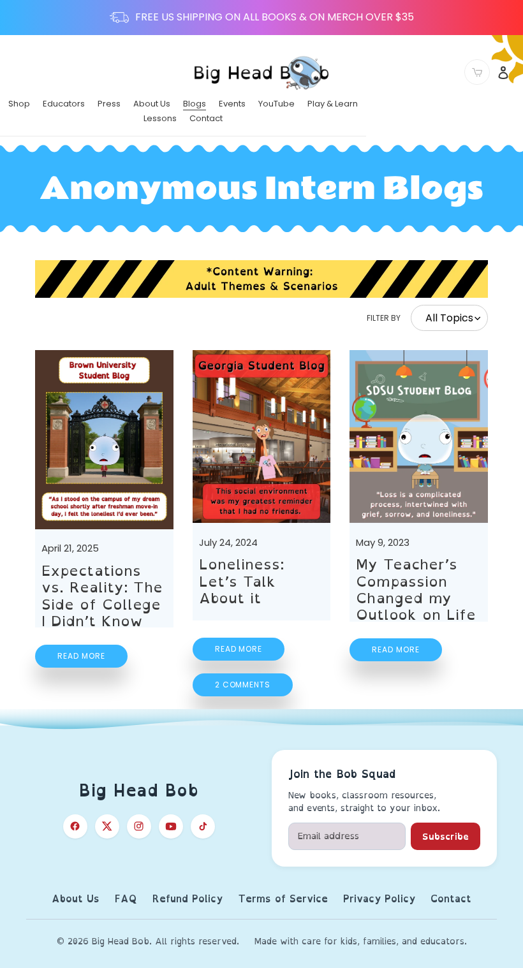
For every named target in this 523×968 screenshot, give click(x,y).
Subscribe (445, 836)
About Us (75, 899)
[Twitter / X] (107, 826)
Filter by (384, 317)
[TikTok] (203, 826)
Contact (451, 899)
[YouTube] (171, 826)
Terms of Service (283, 899)
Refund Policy (187, 899)
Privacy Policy (379, 899)
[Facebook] (75, 826)
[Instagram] (139, 826)
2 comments (243, 684)
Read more (81, 655)
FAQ (126, 899)
